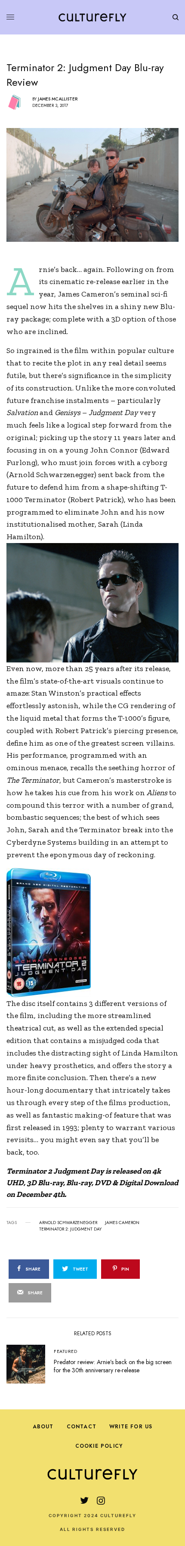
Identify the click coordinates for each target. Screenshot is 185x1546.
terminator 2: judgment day (70, 1229)
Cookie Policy (99, 1446)
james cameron (122, 1223)
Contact (81, 1426)
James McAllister (57, 99)
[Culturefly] (92, 17)
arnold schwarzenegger (68, 1223)
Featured (65, 1351)
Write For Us (130, 1426)
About (43, 1426)
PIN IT (97, 602)
